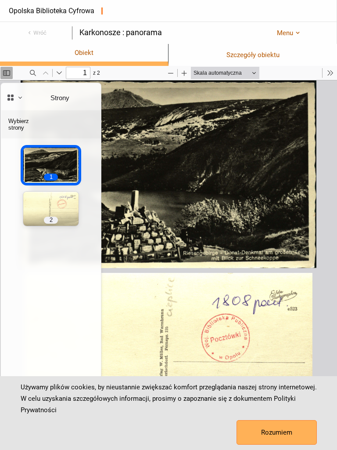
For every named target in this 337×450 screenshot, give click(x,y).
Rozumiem (276, 432)
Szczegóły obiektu (253, 55)
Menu (285, 33)
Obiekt (84, 53)
